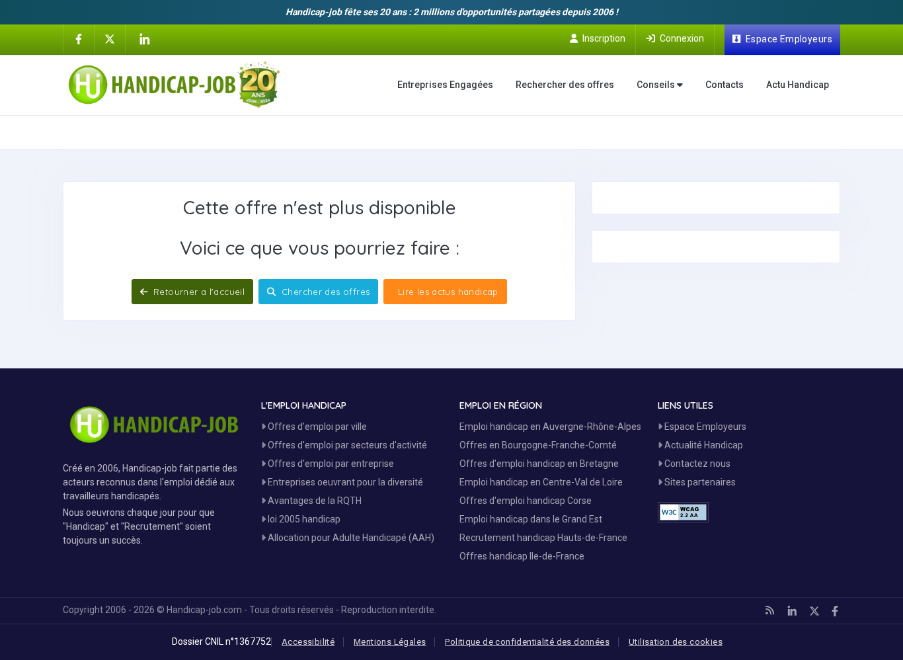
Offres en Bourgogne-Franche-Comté (538, 445)
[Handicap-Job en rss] (770, 610)
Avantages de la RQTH (314, 500)
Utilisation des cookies (676, 642)
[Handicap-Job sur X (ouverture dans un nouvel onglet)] (109, 38)
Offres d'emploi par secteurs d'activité (346, 445)
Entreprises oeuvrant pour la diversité (344, 482)
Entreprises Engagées (445, 84)
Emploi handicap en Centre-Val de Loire (541, 482)
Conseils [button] (657, 84)
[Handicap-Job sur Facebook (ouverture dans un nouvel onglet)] (78, 38)
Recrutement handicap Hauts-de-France (543, 537)
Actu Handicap (797, 84)
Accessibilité (308, 642)
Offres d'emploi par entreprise (330, 463)
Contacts (724, 84)
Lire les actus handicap (446, 291)
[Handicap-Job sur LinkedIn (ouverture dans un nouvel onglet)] (144, 39)
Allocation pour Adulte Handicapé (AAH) (350, 537)
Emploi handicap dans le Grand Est (530, 519)
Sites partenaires (699, 482)
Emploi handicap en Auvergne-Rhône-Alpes (550, 426)
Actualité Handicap (702, 445)
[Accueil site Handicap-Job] (174, 85)
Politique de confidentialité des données (527, 642)
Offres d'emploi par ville (316, 426)
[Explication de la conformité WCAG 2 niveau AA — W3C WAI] (683, 512)
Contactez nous (696, 463)
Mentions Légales (390, 642)
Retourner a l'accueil (198, 291)
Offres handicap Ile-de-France (521, 556)
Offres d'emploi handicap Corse (525, 500)
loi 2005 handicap (303, 519)
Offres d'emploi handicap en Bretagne (539, 463)
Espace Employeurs (704, 426)
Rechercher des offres (565, 84)
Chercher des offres (324, 291)
